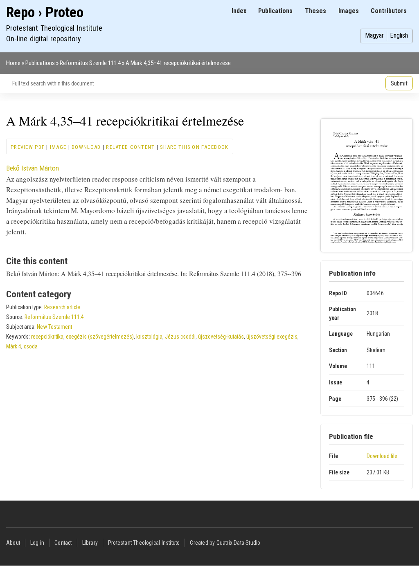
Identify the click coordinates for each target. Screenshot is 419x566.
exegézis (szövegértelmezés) (100, 336)
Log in (37, 542)
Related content (130, 147)
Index (239, 11)
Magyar (374, 35)
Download (86, 147)
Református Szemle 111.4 (90, 63)
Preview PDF (28, 147)
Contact (63, 542)
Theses (315, 11)
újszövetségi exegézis (271, 336)
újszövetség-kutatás (221, 336)
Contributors (389, 11)
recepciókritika (47, 336)
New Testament (54, 326)
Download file (382, 456)
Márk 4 (13, 346)
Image (58, 147)
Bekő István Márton (32, 168)
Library (90, 542)
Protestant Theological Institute (144, 542)
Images (348, 11)
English (399, 35)
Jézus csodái (180, 336)
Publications (275, 11)
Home (13, 63)
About (13, 542)
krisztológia (149, 336)
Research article (62, 307)
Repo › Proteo (44, 12)
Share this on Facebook (194, 147)
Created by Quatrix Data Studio (225, 542)
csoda (31, 346)
